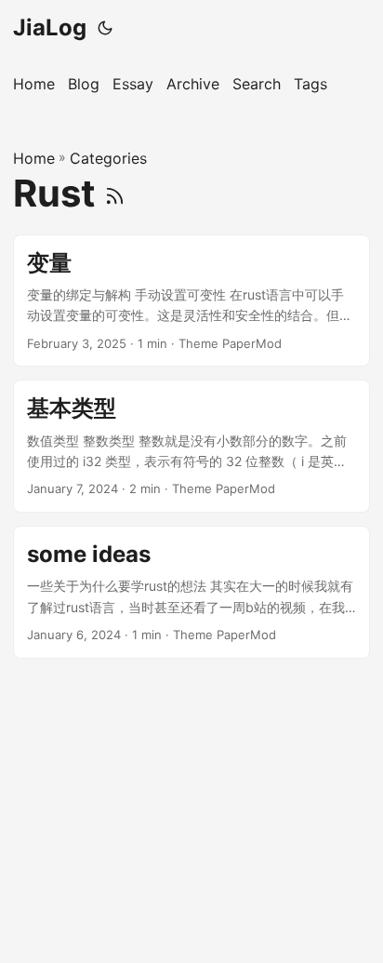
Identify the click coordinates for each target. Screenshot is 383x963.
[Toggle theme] (105, 28)
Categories (108, 158)
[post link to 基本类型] (191, 446)
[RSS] (114, 193)
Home (34, 158)
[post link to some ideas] (191, 592)
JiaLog (49, 27)
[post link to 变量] (191, 301)
